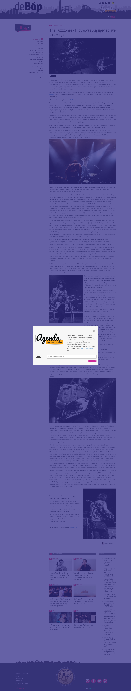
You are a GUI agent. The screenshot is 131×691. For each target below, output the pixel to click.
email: (39, 356)
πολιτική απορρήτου (87, 348)
